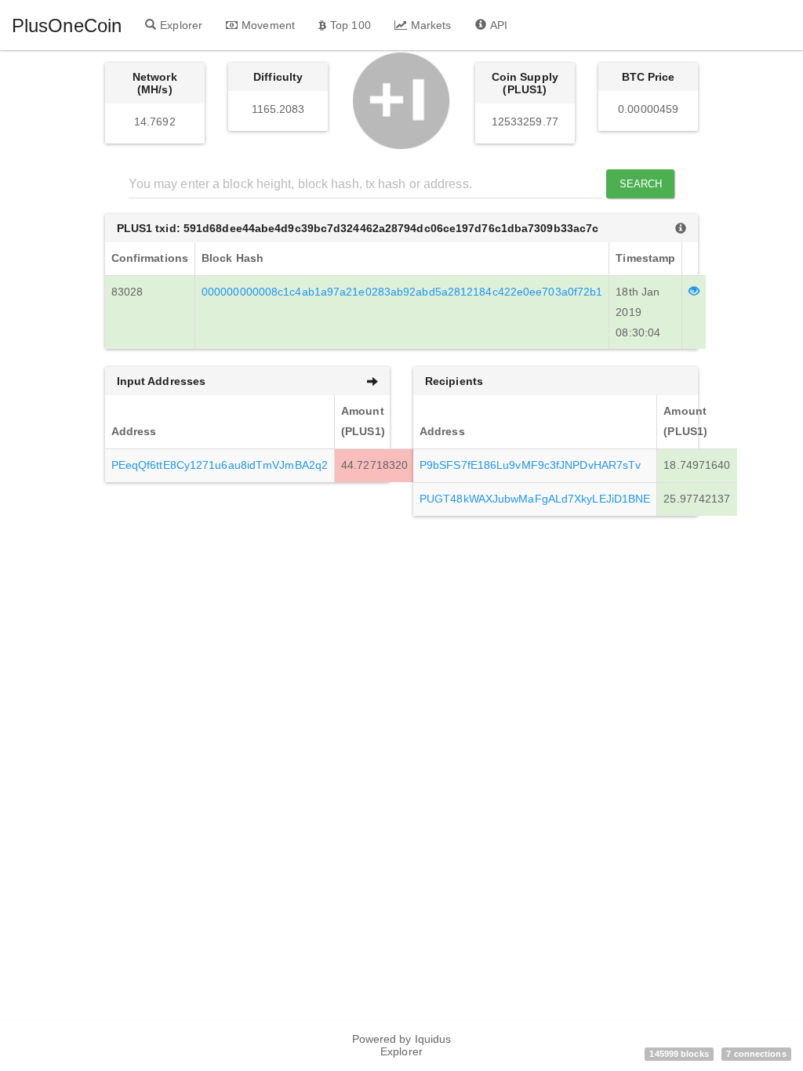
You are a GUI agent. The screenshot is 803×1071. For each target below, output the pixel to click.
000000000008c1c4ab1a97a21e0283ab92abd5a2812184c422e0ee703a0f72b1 (402, 291)
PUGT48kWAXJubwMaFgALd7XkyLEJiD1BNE (535, 498)
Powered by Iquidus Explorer (402, 1045)
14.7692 (155, 121)
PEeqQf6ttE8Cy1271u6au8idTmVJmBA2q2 (219, 465)
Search (641, 184)
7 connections (756, 1053)
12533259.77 (525, 121)
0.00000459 (648, 109)
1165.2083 (278, 109)
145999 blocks (678, 1053)
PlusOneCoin (67, 25)
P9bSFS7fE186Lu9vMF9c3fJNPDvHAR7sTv (530, 465)
